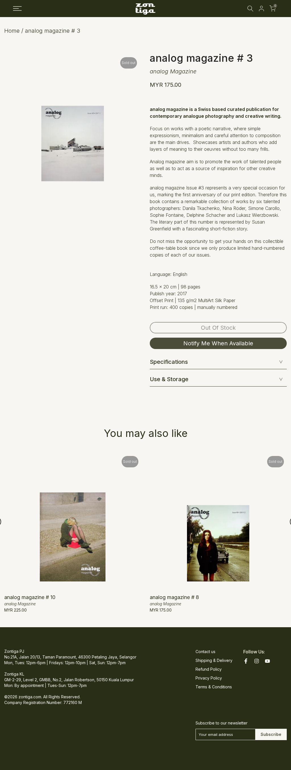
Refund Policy (209, 669)
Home (12, 31)
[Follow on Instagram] (256, 661)
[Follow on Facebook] (245, 661)
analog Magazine (173, 71)
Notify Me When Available (218, 343)
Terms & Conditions (214, 686)
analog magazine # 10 (29, 597)
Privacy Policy (209, 678)
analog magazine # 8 (174, 597)
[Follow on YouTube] (267, 661)
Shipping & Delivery (214, 660)
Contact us (205, 651)
